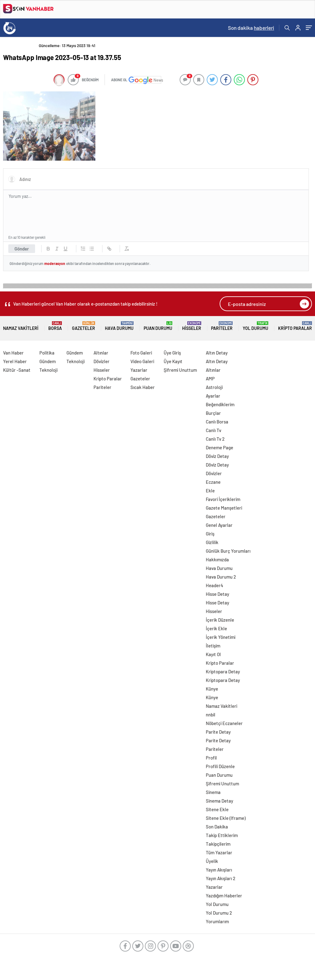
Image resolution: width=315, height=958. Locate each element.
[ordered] (83, 248)
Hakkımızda (217, 559)
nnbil (210, 714)
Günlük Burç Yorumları (228, 551)
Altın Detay (217, 352)
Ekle (210, 490)
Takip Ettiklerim (222, 835)
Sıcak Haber (142, 387)
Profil (211, 757)
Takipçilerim (218, 844)
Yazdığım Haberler (224, 895)
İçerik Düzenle (220, 620)
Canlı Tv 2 (215, 439)
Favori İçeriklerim (223, 499)
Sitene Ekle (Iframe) (225, 818)
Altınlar (101, 352)
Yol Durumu (255, 326)
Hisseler (191, 326)
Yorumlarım (217, 921)
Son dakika (251, 28)
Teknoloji (48, 370)
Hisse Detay (217, 594)
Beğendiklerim (220, 404)
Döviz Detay (217, 456)
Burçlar (213, 413)
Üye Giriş (172, 352)
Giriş (210, 533)
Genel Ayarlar (219, 525)
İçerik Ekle (216, 628)
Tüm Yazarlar (219, 852)
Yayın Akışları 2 (220, 878)
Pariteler (222, 326)
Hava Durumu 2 (221, 576)
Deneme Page (219, 447)
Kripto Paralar (295, 326)
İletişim (213, 645)
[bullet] (91, 248)
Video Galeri (142, 361)
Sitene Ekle (217, 809)
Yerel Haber (15, 361)
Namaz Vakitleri (20, 328)
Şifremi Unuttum (180, 370)
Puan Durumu (158, 326)
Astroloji (214, 387)
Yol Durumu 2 (219, 913)
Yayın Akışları (219, 869)
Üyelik (212, 861)
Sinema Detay (219, 801)
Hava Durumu (119, 326)
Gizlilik (212, 542)
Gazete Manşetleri (224, 508)
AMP (210, 378)
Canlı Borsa (217, 421)
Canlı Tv (213, 430)
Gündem (47, 361)
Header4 (214, 585)
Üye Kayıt (173, 361)
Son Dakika (217, 826)
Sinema (213, 792)
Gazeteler (83, 326)
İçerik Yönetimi (220, 637)
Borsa (55, 326)
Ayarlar (213, 396)
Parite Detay (218, 732)
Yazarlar (138, 370)
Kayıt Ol (213, 654)
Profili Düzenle (220, 766)
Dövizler (102, 361)
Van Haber (13, 352)
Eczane (213, 482)
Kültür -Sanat (16, 370)
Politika (46, 352)
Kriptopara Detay (223, 671)
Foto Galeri (141, 352)
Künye (212, 688)
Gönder (21, 248)
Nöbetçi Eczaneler (224, 723)
